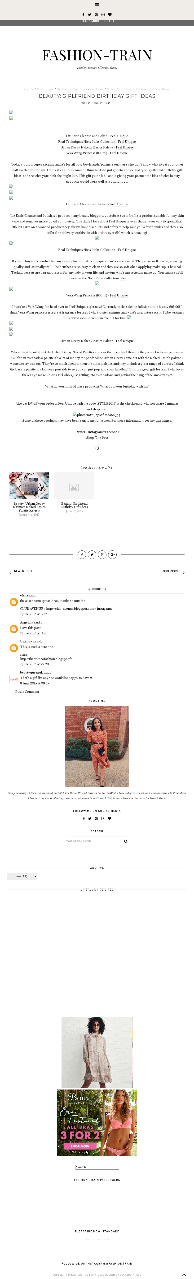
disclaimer (163, 420)
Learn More (90, 21)
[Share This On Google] (112, 554)
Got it (109, 21)
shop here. (100, 409)
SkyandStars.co (130, 1275)
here (122, 278)
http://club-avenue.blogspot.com (70, 608)
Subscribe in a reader (97, 1239)
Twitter (80, 432)
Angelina (26, 622)
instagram (104, 608)
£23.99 (174, 307)
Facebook (112, 432)
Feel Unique (45, 89)
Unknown (27, 641)
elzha (24, 595)
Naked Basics (116, 89)
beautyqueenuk (31, 672)
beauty (29, 89)
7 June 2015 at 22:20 (34, 664)
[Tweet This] (92, 554)
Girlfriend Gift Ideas (72, 89)
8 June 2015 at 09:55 (34, 683)
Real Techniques (139, 89)
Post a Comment (27, 691)
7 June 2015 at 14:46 (34, 633)
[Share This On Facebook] (82, 554)
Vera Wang (162, 89)
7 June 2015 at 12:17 (33, 614)
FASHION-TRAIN (97, 54)
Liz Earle (97, 89)
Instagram (95, 432)
